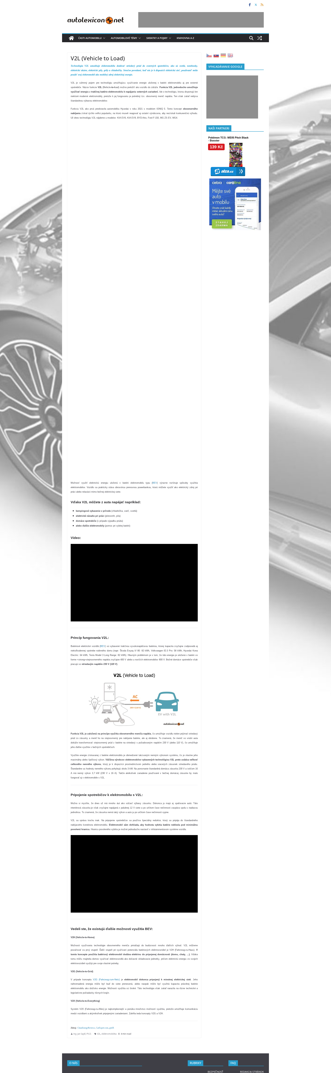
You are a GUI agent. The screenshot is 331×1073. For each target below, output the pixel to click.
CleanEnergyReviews (86, 1028)
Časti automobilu (90, 38)
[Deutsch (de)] (223, 55)
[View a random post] (259, 38)
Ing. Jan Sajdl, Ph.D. (82, 1033)
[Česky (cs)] (209, 55)
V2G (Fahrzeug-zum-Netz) (106, 979)
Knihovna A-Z (185, 38)
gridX (111, 1028)
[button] (103, 38)
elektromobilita (109, 1033)
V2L (99, 1033)
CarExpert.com (102, 1028)
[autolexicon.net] (71, 38)
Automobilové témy (124, 38)
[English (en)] (230, 55)
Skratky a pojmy (156, 38)
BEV (154, 483)
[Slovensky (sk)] (216, 55)
